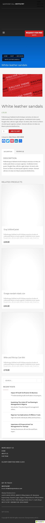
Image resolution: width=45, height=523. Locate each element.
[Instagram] (19, 511)
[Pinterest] (16, 511)
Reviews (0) (20, 151)
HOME (39, 2)
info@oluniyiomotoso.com (14, 488)
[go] (39, 380)
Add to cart (15, 131)
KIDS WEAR (20, 137)
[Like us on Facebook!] (10, 511)
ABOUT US (40, 4)
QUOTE (34, 33)
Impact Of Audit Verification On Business (24, 393)
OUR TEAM (40, 6)
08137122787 (19, 4)
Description (8, 151)
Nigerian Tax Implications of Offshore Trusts (25, 415)
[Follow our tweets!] (13, 511)
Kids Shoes (12, 137)
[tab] (8, 151)
